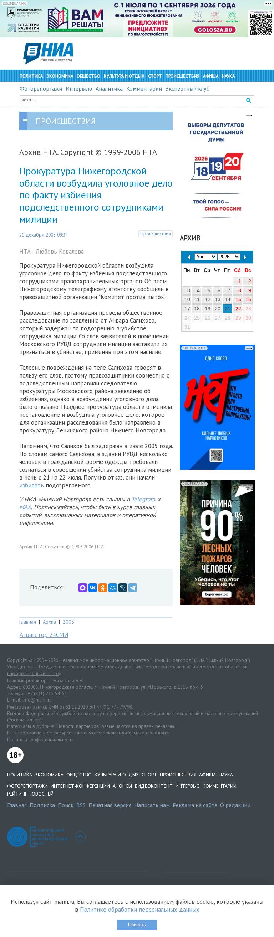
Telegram (143, 499)
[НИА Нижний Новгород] (48, 62)
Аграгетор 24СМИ (44, 635)
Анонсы (122, 786)
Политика (31, 76)
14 (227, 299)
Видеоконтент (154, 786)
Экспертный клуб (188, 88)
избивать (31, 485)
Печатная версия (109, 805)
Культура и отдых (124, 76)
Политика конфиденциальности (40, 739)
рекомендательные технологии (136, 732)
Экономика (59, 76)
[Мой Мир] (112, 587)
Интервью (79, 88)
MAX (25, 507)
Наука (228, 76)
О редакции (235, 805)
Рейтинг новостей (30, 794)
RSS (81, 805)
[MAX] (82, 587)
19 (207, 309)
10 (187, 299)
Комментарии (144, 88)
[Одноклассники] (102, 587)
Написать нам (152, 805)
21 (227, 309)
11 (197, 299)
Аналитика (109, 88)
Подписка (42, 805)
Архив (49, 621)
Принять (137, 924)
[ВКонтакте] (92, 587)
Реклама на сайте (195, 805)
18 (197, 309)
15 (238, 299)
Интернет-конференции (80, 786)
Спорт (155, 76)
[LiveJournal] (122, 587)
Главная (27, 621)
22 (238, 309)
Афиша (210, 76)
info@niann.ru (37, 700)
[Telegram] (132, 587)
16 (248, 299)
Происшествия (182, 76)
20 (217, 309)
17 (187, 309)
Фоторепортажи (41, 88)
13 (217, 299)
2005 (68, 621)
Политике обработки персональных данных (139, 909)
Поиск (65, 805)
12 (207, 299)
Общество (88, 76)
